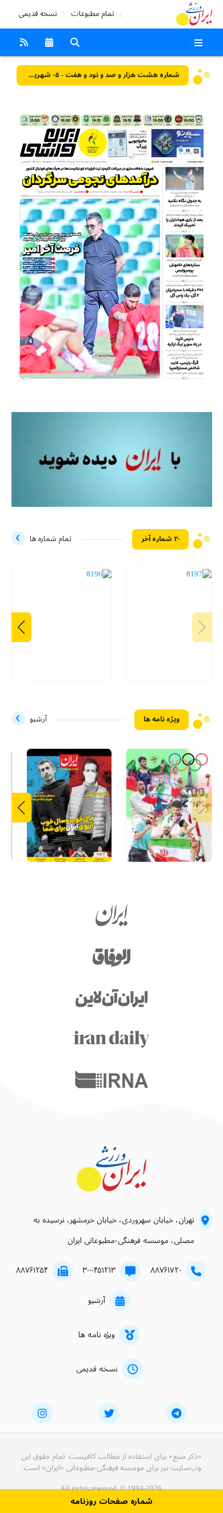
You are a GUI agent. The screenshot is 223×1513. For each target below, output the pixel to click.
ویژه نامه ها (96, 1335)
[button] (21, 627)
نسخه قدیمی (37, 14)
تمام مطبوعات (92, 14)
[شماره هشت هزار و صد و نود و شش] (99, 574)
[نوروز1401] (69, 811)
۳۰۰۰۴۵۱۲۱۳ (99, 1270)
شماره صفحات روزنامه (111, 1502)
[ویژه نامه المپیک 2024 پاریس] (169, 811)
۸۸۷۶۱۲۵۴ (32, 1270)
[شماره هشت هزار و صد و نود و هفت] (199, 574)
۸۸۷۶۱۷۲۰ (165, 1270)
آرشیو (96, 1301)
